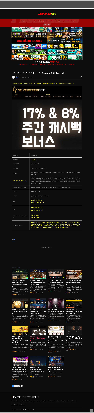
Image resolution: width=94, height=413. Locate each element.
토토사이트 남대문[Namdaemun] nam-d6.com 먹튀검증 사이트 (36, 369)
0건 (17, 77)
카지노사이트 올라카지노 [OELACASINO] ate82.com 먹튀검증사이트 (37, 282)
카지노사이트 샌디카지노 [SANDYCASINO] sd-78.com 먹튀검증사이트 (38, 311)
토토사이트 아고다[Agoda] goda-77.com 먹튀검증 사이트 (74, 338)
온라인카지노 (42, 21)
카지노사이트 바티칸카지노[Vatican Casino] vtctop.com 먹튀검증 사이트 (55, 339)
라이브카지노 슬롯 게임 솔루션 (19, 181)
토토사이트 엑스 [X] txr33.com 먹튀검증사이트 (55, 310)
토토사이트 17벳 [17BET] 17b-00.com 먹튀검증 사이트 (37, 338)
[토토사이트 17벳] (47, 117)
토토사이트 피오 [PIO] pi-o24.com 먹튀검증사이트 (54, 281)
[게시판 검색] (81, 267)
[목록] (81, 77)
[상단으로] (91, 410)
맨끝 (22, 386)
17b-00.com (33, 159)
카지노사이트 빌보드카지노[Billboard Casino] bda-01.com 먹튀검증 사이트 (19, 369)
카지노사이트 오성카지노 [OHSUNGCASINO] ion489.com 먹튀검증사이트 (19, 282)
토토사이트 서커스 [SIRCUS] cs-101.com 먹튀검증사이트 (19, 310)
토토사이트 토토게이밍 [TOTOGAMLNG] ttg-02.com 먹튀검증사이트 (74, 311)
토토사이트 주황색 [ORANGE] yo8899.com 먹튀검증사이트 (74, 281)
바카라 (35, 21)
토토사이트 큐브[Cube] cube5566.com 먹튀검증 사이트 (56, 369)
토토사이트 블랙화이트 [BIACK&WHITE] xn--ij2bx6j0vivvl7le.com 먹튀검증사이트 (20, 340)
